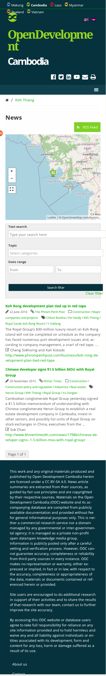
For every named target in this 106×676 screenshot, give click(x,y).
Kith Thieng (24, 100)
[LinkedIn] (68, 77)
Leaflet (51, 217)
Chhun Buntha (56, 318)
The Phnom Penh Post (50, 312)
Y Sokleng (54, 323)
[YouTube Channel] (77, 77)
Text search (17, 226)
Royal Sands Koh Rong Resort (25, 323)
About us (19, 664)
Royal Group (52, 393)
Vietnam (37, 12)
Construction (81, 312)
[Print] (93, 77)
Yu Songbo (70, 393)
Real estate (78, 387)
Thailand (17, 12)
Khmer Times (53, 381)
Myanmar (76, 5)
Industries (61, 387)
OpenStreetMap (72, 217)
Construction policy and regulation (28, 387)
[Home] (7, 100)
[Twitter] (61, 77)
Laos (58, 5)
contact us (70, 604)
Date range (17, 262)
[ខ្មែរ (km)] (93, 20)
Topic (12, 245)
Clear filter (94, 293)
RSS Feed (90, 127)
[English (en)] (86, 20)
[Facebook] (53, 77)
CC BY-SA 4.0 (55, 481)
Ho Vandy (74, 318)
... (96, 344)
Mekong (17, 5)
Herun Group (14, 393)
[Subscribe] (85, 77)
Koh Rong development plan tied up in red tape (45, 306)
